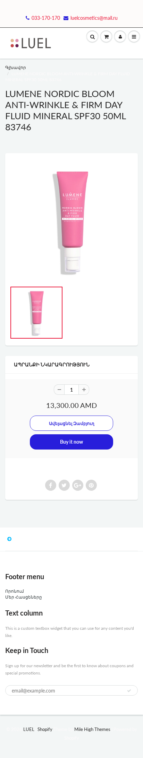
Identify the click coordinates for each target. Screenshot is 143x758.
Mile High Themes (92, 729)
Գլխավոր (15, 67)
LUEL (28, 729)
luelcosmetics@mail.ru (94, 18)
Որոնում (14, 591)
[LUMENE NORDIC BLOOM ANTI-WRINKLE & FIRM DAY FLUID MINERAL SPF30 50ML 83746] (71, 221)
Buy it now (71, 442)
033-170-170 (46, 18)
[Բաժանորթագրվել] (129, 690)
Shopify (44, 729)
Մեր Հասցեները (23, 597)
